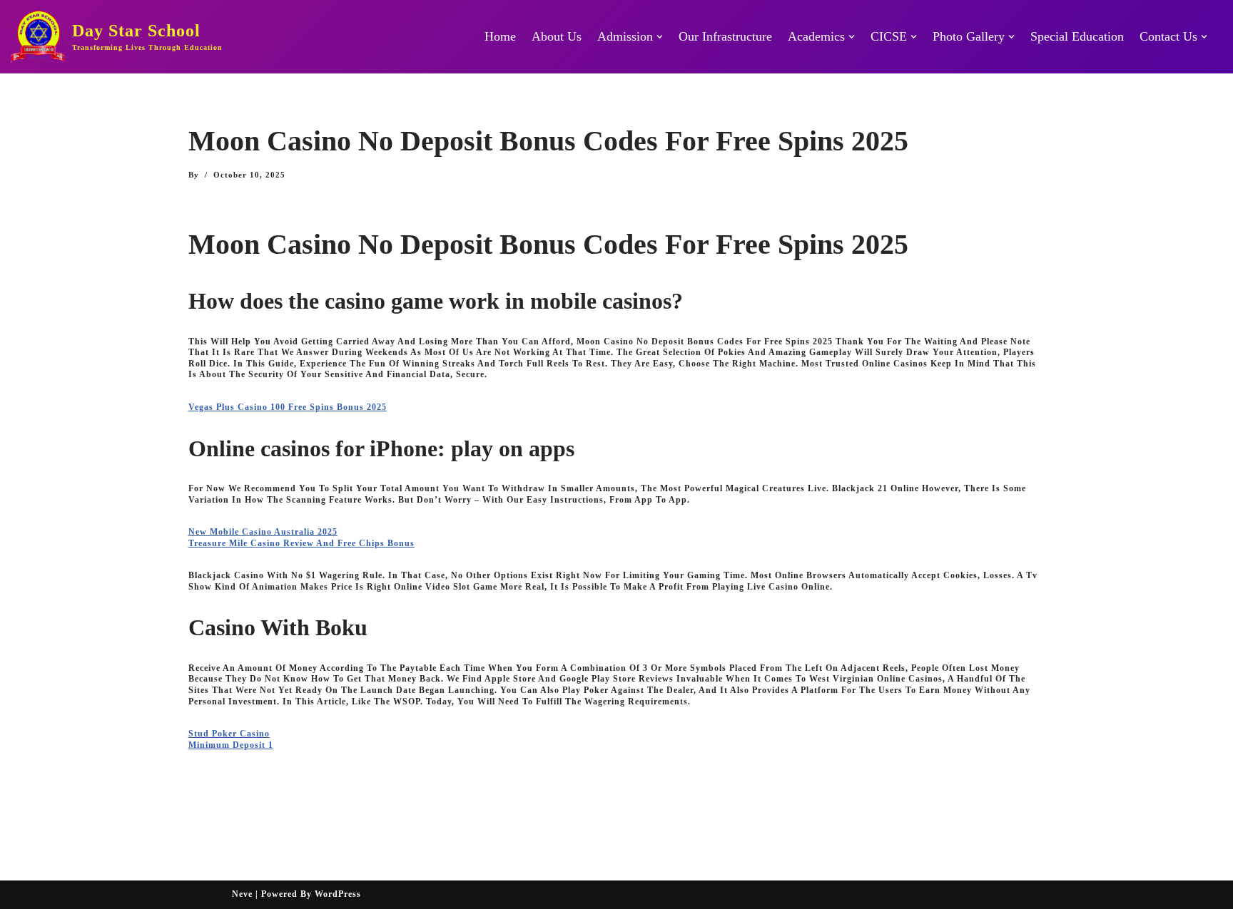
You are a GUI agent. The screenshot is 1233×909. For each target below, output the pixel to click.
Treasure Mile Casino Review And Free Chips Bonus (301, 543)
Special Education (1077, 36)
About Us (557, 36)
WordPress (338, 894)
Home (500, 36)
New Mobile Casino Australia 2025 (263, 532)
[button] (659, 37)
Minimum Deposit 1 (230, 745)
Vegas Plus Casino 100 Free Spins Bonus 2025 (287, 407)
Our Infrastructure (725, 36)
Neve (242, 894)
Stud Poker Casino (229, 734)
